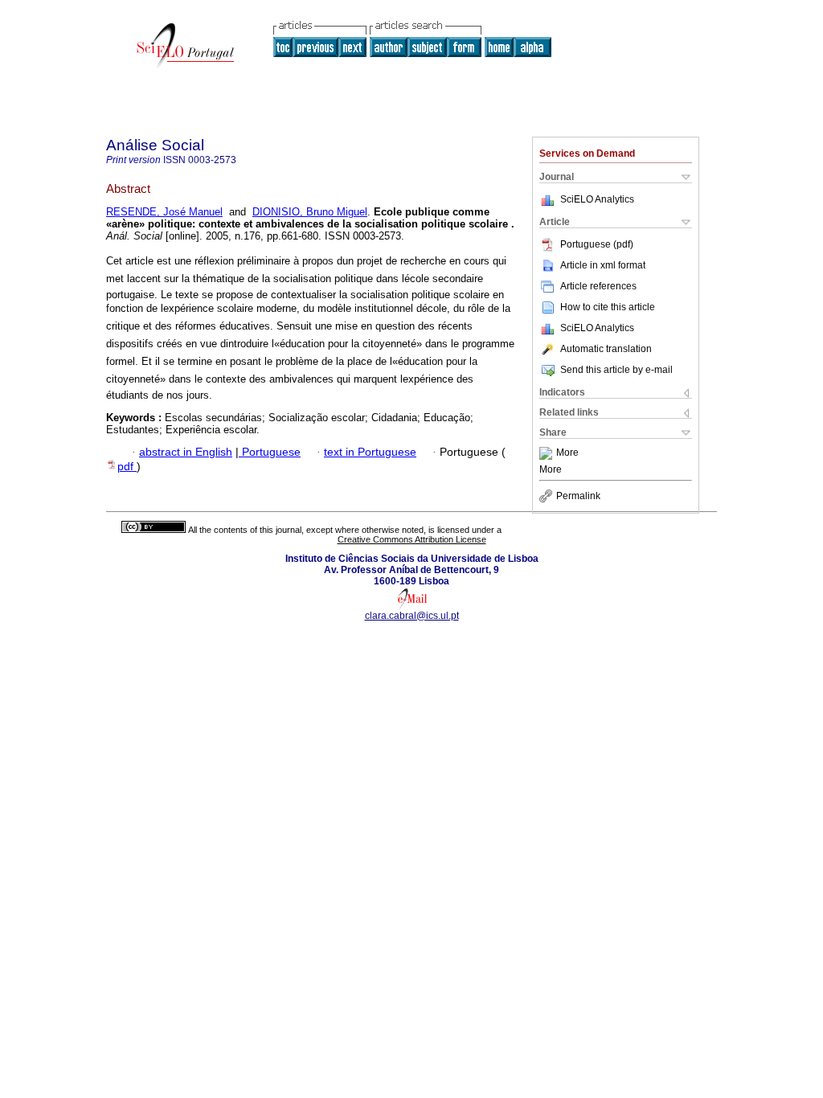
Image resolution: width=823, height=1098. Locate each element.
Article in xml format (602, 265)
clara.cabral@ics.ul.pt (412, 615)
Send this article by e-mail (616, 369)
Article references (598, 286)
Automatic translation (606, 348)
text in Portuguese (370, 452)
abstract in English (185, 452)
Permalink (578, 496)
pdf (127, 467)
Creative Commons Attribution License (412, 539)
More (567, 453)
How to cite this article (607, 307)
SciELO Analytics (597, 199)
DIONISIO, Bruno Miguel (309, 212)
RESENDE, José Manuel (164, 212)
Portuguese (270, 452)
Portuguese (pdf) (596, 244)
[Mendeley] (547, 453)
